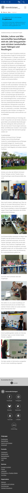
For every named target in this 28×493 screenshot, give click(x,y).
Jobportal (3, 471)
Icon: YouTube (10, 415)
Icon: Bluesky (9, 406)
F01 (7, 1)
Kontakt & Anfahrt (6, 467)
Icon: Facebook (9, 396)
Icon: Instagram (18, 396)
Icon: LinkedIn (18, 415)
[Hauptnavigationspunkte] (25, 7)
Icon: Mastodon (18, 406)
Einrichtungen (5, 486)
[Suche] (23, 2)
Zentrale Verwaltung (6, 488)
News (9, 12)
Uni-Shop (3, 475)
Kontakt (15, 383)
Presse (3, 469)
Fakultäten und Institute (7, 484)
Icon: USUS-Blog (14, 425)
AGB (2, 460)
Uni (2, 1)
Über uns (5, 12)
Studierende (4, 439)
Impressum (4, 452)
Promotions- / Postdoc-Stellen (9, 473)
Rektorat (3, 482)
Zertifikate (4, 458)
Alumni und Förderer (6, 443)
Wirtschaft (4, 445)
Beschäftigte (4, 441)
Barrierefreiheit (5, 456)
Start (1, 12)
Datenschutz (4, 454)
